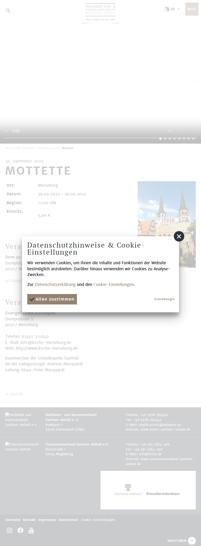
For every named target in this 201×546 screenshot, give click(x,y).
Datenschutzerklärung (55, 284)
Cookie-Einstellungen (113, 284)
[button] (179, 236)
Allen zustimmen (54, 299)
